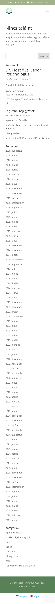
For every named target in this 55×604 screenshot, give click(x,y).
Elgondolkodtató (14, 532)
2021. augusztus (14, 434)
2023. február (12, 349)
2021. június (12, 444)
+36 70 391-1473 (22, 79)
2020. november (14, 477)
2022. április (12, 396)
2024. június (12, 273)
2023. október (12, 311)
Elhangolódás (12, 133)
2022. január (12, 411)
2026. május (12, 164)
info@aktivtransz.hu (23, 85)
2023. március (13, 344)
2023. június (12, 330)
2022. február (12, 406)
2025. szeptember (15, 202)
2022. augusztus (14, 377)
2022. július (11, 382)
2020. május (12, 505)
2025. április (12, 226)
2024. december (14, 245)
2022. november (14, 363)
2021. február (12, 463)
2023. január (12, 354)
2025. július (11, 212)
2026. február (12, 179)
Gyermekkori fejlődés (16, 120)
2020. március (13, 515)
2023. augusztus (14, 321)
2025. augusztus (14, 207)
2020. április (12, 510)
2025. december (14, 188)
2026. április (12, 169)
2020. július (11, 496)
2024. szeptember (15, 259)
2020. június (12, 501)
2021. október (12, 425)
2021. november (14, 420)
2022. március (13, 401)
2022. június (12, 387)
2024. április (12, 283)
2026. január (12, 183)
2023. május (12, 335)
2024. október (12, 254)
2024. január (12, 297)
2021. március (13, 458)
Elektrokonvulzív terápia (18, 115)
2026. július (11, 155)
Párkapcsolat (12, 556)
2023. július (11, 325)
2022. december (14, 359)
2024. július (11, 269)
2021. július (11, 439)
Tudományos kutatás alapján (20, 565)
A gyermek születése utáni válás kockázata (27, 138)
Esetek (9, 542)
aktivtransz (18, 90)
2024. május (12, 278)
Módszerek (11, 551)
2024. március (13, 288)
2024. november (14, 250)
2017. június (12, 520)
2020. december (14, 472)
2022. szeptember (15, 373)
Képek (9, 546)
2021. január (12, 467)
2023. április (12, 340)
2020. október (12, 482)
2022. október (12, 368)
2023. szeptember (15, 316)
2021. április (12, 453)
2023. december (14, 302)
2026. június (12, 160)
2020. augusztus (14, 491)
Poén (8, 560)
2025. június (12, 217)
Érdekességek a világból (18, 537)
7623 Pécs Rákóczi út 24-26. (19, 94)
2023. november (14, 306)
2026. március (13, 174)
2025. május (12, 221)
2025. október (12, 198)
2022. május (12, 392)
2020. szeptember (15, 486)
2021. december (14, 415)
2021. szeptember (15, 430)
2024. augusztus (14, 264)
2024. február (12, 292)
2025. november (14, 193)
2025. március (13, 231)
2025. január (12, 240)
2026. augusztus (14, 150)
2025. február (12, 235)
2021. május (12, 449)
